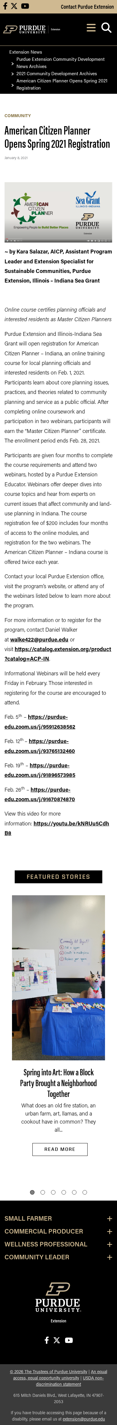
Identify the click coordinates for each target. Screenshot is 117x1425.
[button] (32, 1192)
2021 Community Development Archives (56, 73)
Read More (60, 1149)
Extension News (25, 51)
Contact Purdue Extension (87, 6)
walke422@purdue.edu (39, 640)
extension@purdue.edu (84, 1419)
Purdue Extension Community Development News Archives (60, 62)
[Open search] (106, 29)
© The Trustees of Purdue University (48, 1372)
